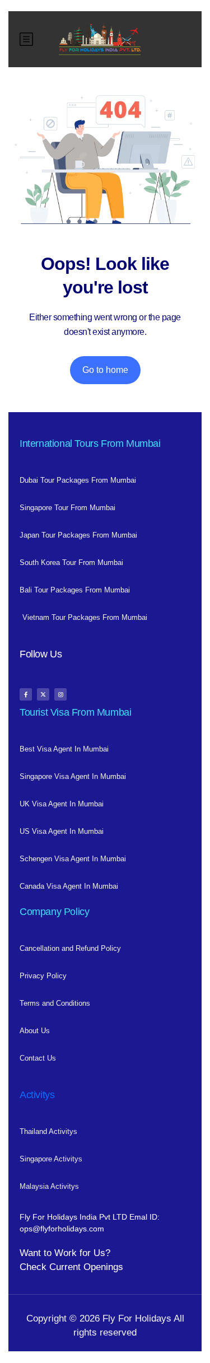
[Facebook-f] (26, 694)
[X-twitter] (43, 694)
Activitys (37, 1094)
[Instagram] (60, 694)
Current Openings (86, 1267)
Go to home (105, 370)
